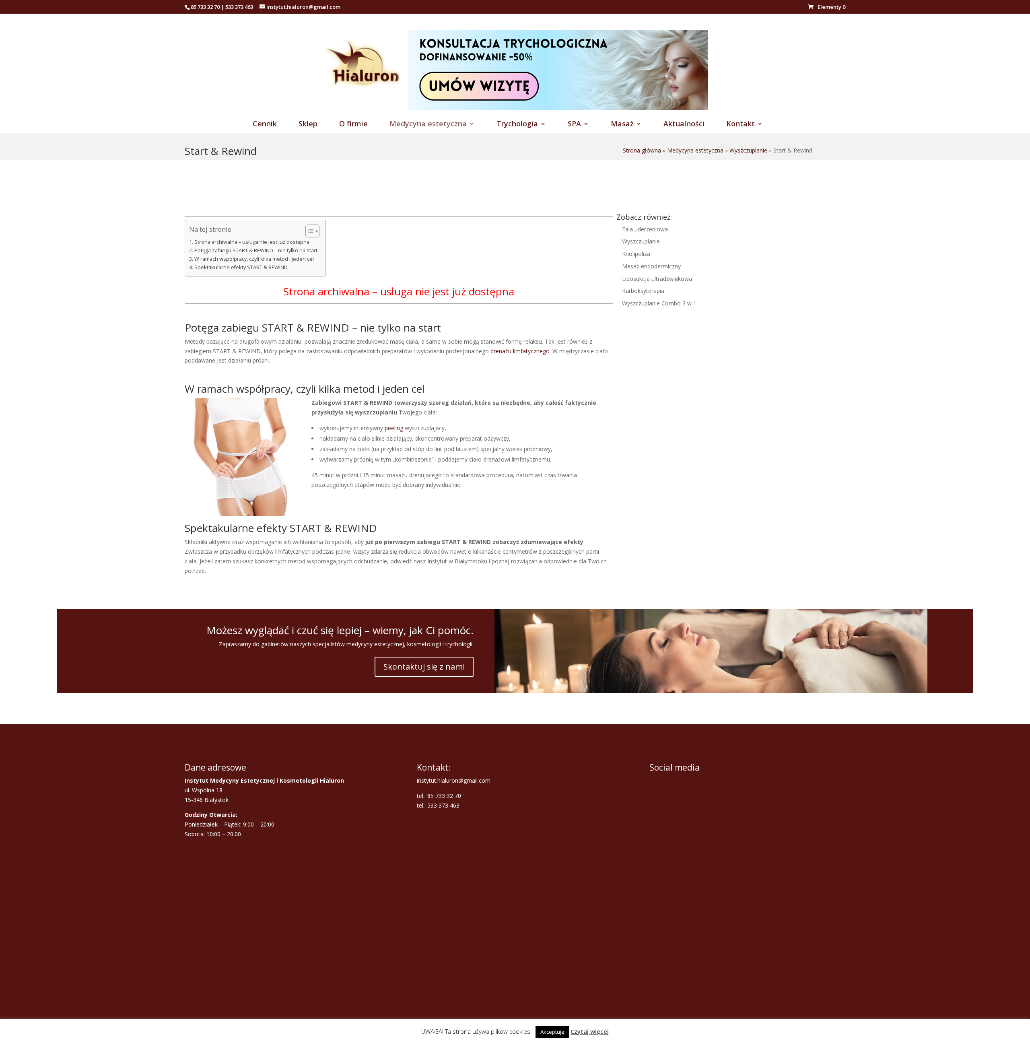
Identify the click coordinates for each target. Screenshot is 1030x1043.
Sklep (308, 124)
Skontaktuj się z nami (424, 666)
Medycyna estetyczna (428, 124)
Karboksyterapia (643, 291)
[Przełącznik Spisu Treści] (308, 231)
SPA (574, 124)
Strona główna (642, 150)
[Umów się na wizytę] (558, 108)
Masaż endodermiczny (651, 266)
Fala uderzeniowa (645, 229)
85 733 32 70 (205, 6)
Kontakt (740, 124)
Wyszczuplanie (748, 150)
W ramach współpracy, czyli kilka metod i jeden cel (254, 259)
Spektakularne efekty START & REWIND (241, 267)
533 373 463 (239, 6)
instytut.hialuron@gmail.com (453, 780)
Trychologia (517, 124)
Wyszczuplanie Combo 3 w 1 (659, 303)
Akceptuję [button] (552, 1031)
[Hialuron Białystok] (365, 108)
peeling (394, 428)
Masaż (622, 124)
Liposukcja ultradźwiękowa (657, 278)
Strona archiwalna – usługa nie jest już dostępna (251, 242)
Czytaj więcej (590, 1031)
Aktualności (684, 124)
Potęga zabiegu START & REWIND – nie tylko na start (255, 250)
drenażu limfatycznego (520, 351)
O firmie (353, 124)
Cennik (265, 124)
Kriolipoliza (636, 254)
